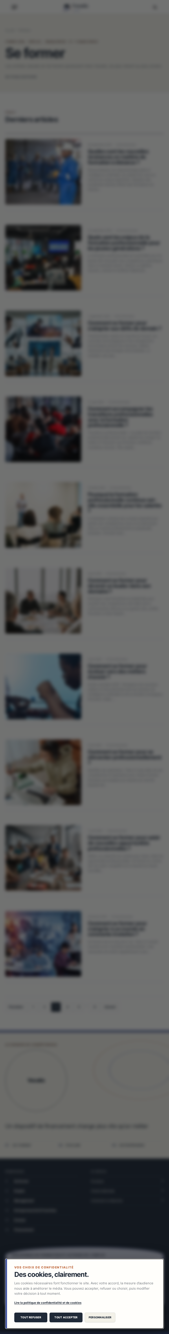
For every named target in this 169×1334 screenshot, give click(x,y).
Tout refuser (30, 1317)
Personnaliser (100, 1317)
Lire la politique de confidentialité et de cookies (47, 1302)
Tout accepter (65, 1317)
